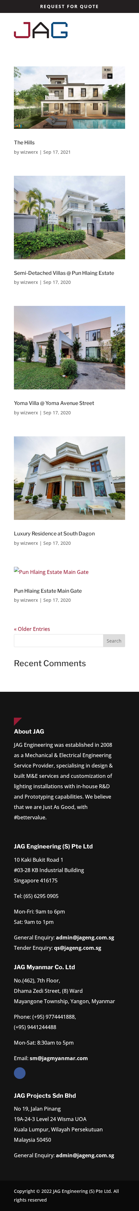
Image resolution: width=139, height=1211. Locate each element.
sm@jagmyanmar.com (59, 1058)
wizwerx (29, 152)
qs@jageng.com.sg (77, 947)
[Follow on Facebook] (20, 1073)
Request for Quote (69, 6)
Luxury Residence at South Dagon (54, 534)
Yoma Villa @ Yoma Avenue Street (54, 403)
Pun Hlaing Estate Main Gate (48, 591)
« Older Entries (32, 629)
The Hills (24, 143)
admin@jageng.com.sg (85, 937)
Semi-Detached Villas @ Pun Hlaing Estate (64, 273)
